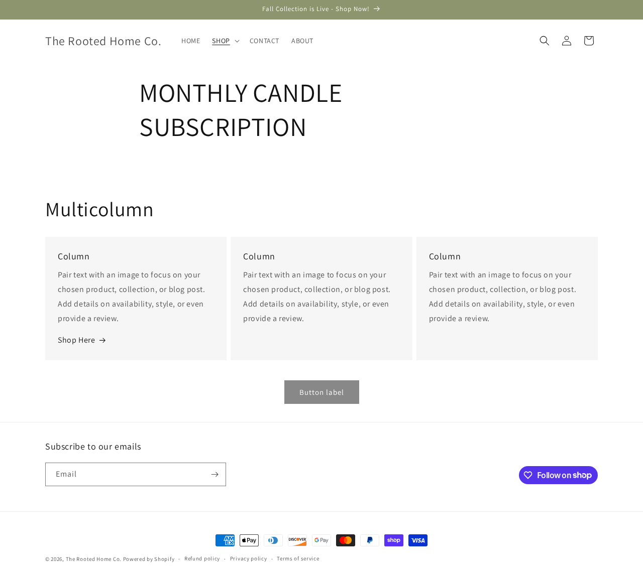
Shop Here (76, 340)
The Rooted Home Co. (94, 558)
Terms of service (298, 558)
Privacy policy (248, 558)
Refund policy (202, 558)
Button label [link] (321, 392)
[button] (224, 40)
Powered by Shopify (149, 558)
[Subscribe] (214, 474)
